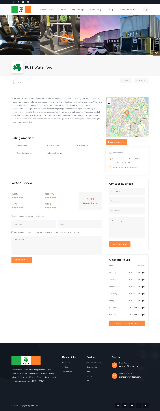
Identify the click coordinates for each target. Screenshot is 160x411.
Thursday (113, 293)
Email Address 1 (125, 363)
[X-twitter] (28, 2)
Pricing (48, 204)
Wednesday (114, 286)
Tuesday (113, 279)
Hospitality (49, 194)
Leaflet (146, 136)
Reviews (142, 80)
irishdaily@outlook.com (130, 377)
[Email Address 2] (114, 376)
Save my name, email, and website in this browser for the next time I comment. (46, 232)
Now (111, 265)
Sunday (112, 314)
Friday (111, 300)
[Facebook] (18, 2)
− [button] (109, 103)
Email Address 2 (125, 374)
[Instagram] (14, 2)
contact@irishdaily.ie (128, 366)
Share (127, 80)
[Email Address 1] (114, 365)
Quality (14, 194)
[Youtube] (23, 2)
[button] (155, 35)
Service (14, 204)
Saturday (113, 307)
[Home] (21, 9)
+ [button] (109, 99)
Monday (112, 272)
